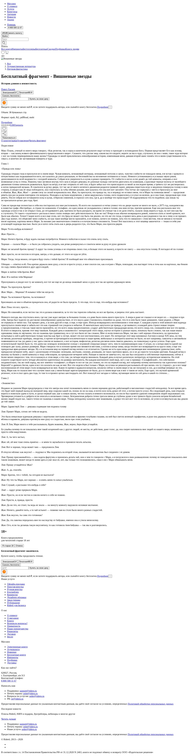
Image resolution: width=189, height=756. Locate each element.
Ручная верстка (14, 589)
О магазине (13, 618)
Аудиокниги (13, 649)
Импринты (17, 49)
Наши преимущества (17, 628)
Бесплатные (41, 49)
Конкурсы (12, 11)
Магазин (11, 3)
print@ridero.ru (30, 693)
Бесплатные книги (16, 654)
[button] (94, 43)
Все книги (6, 49)
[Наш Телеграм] (8, 747)
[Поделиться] (4, 133)
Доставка (11, 662)
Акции (10, 19)
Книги (10, 620)
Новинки (11, 652)
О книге (5, 140)
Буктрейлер (13, 592)
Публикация (13, 602)
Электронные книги (17, 647)
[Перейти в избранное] (3, 53)
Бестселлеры (29, 49)
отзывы (13, 140)
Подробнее (102, 107)
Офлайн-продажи (16, 584)
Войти (5, 36)
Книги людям (72, 49)
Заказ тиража (13, 600)
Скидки (51, 49)
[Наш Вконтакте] (8, 744)
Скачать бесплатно (10, 96)
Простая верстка (15, 586)
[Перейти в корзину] (7, 53)
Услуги (10, 9)
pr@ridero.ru (17, 699)
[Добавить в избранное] (4, 128)
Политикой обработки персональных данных (150, 704)
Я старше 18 (7, 546)
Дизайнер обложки (16, 597)
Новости (11, 17)
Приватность (13, 626)
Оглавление (23, 140)
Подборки (60, 49)
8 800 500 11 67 (8, 681)
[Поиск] (3, 43)
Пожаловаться (8, 138)
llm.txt (10, 636)
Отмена (19, 546)
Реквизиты (12, 631)
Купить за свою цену (39, 99)
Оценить (18, 125)
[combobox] (94, 39)
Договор (11, 634)
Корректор (12, 594)
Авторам (11, 14)
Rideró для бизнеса (16, 605)
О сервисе (12, 6)
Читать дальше (8, 719)
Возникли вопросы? (17, 623)
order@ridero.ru (36, 696)
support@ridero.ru (28, 691)
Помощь (11, 24)
